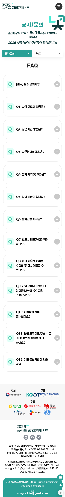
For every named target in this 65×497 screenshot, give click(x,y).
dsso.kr (40, 486)
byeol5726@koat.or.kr (21, 452)
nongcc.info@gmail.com (20, 468)
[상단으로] (60, 492)
